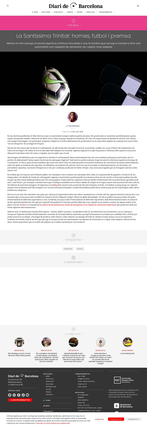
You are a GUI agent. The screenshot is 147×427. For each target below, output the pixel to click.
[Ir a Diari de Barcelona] (23, 375)
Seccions (46, 12)
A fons (35, 12)
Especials (91, 12)
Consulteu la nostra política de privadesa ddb (53, 423)
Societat (50, 381)
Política (50, 379)
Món (48, 376)
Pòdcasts (58, 12)
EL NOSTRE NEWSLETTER (20, 400)
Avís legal (82, 387)
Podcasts (48, 411)
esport (80, 249)
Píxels (48, 392)
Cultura (49, 384)
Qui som (81, 376)
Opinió (80, 12)
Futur (48, 389)
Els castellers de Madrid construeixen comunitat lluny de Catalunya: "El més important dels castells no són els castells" (46, 358)
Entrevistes (51, 387)
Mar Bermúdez (74, 126)
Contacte (82, 384)
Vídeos (70, 12)
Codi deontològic (86, 381)
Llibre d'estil (84, 379)
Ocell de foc (84, 405)
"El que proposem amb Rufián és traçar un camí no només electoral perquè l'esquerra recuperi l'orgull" (100, 358)
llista (55, 185)
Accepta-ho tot (116, 419)
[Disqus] (73, 296)
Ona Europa (83, 400)
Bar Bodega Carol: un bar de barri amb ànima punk (19, 355)
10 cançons (83, 395)
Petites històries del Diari (90, 408)
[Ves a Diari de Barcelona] (73, 5)
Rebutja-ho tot (133, 419)
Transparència (105, 12)
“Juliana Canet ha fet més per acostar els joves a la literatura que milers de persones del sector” (73, 358)
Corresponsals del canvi (89, 411)
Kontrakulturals (128, 354)
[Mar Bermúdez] (73, 118)
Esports (49, 394)
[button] (7, 6)
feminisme (68, 249)
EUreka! (81, 397)
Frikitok (81, 403)
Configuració (99, 419)
